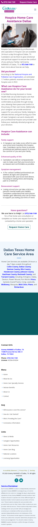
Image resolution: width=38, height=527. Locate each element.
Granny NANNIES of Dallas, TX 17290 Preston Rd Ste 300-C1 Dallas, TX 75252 (12, 352)
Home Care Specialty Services (13, 383)
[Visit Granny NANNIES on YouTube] (21, 480)
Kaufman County (9, 274)
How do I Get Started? (10, 414)
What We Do (7, 379)
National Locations (9, 454)
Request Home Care (28, 2)
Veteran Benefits (9, 387)
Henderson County (12, 272)
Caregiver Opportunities (11, 441)
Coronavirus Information (11, 423)
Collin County (12, 267)
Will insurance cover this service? (14, 410)
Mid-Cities (23, 284)
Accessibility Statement (10, 470)
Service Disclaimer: (9, 486)
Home (5, 374)
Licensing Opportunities (11, 458)
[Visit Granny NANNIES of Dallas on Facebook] (16, 480)
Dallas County (25, 267)
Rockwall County (25, 274)
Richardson (19, 287)
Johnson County (27, 272)
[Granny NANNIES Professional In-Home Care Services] (9, 9)
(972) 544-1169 (9, 2)
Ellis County (26, 269)
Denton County (13, 269)
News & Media (8, 436)
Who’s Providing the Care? (12, 419)
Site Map (32, 470)
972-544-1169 (27, 64)
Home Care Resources (11, 445)
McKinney (5, 284)
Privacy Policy (23, 470)
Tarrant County (7, 277)
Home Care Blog (9, 450)
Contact (6, 396)
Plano (30, 284)
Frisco (33, 279)
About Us (6, 392)
